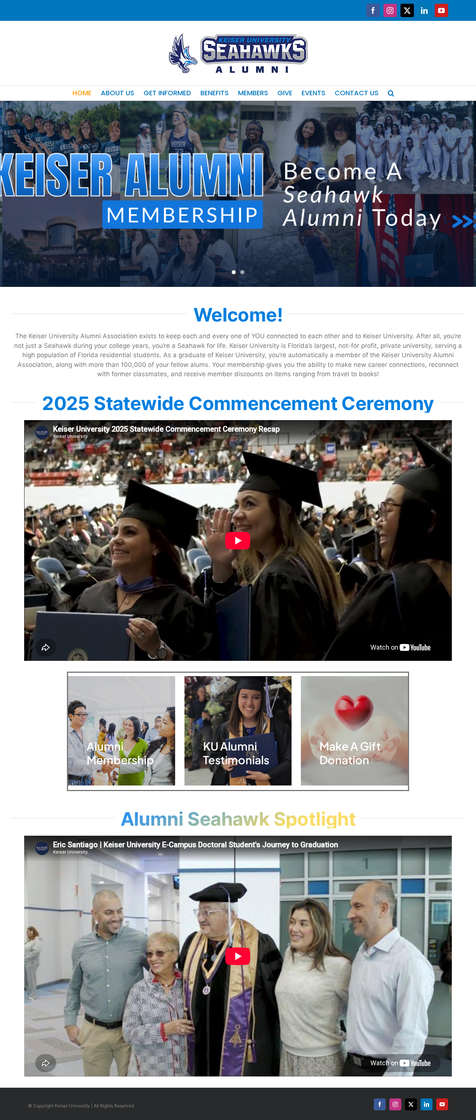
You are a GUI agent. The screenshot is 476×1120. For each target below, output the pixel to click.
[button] (391, 93)
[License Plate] (238, 194)
